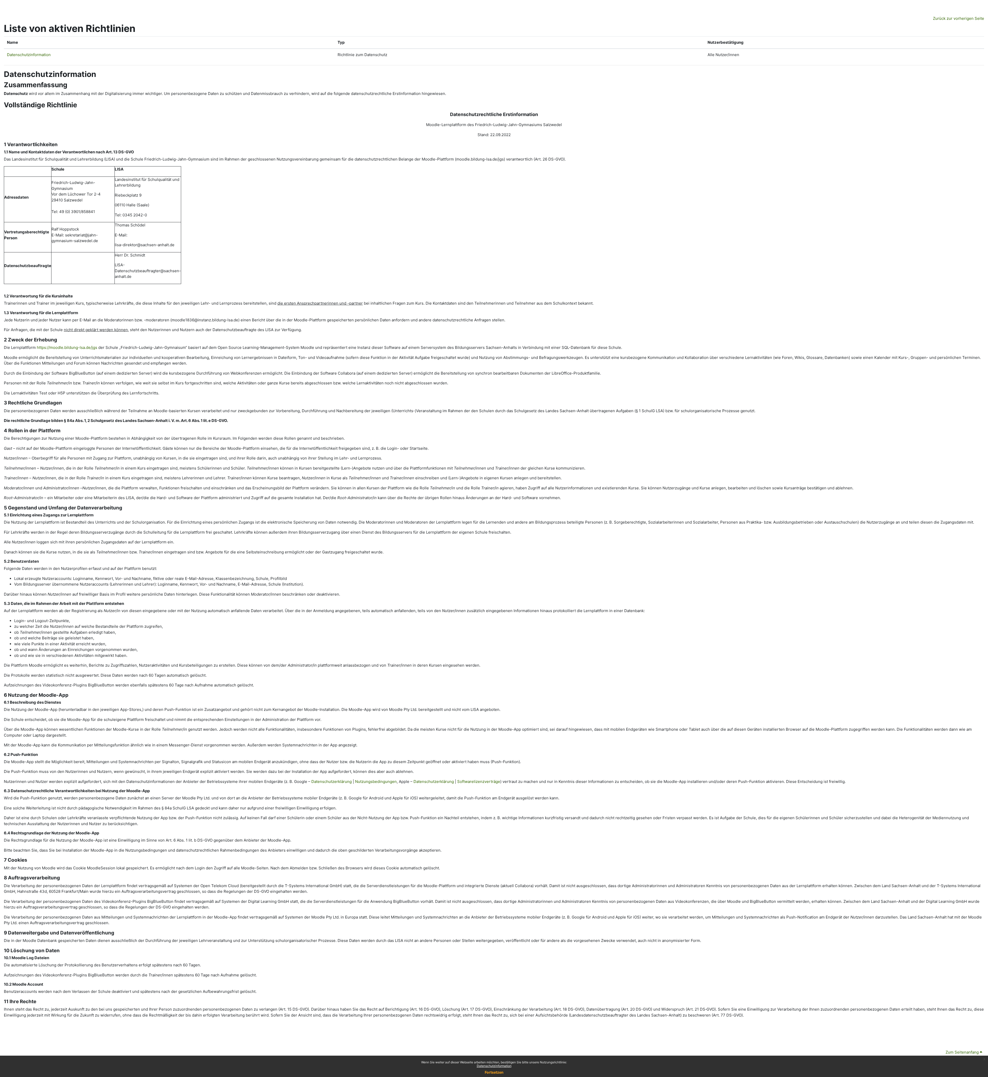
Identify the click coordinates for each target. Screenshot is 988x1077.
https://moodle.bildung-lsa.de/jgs (67, 347)
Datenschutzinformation (494, 1066)
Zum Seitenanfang (963, 1052)
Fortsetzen (494, 1072)
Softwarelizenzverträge (478, 781)
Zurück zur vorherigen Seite (958, 18)
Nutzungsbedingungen (376, 781)
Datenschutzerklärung (331, 781)
